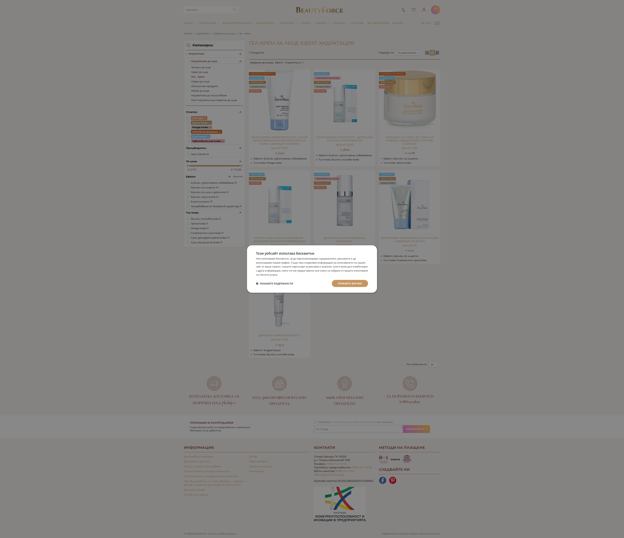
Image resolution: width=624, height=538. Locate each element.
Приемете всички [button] (350, 283)
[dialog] (312, 269)
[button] (274, 283)
